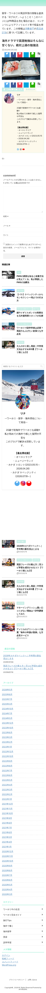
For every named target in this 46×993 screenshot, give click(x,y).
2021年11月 (7, 808)
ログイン (6, 955)
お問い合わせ (32, 980)
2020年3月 (7, 894)
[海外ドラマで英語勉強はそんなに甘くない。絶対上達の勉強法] (26, 54)
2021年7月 (7, 827)
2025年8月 (7, 694)
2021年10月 (7, 813)
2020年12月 (7, 851)
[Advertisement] (23, 514)
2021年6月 (7, 832)
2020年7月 (7, 875)
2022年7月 (7, 770)
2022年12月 (7, 751)
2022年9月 (7, 761)
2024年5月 (7, 718)
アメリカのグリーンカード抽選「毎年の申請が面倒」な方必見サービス (30, 632)
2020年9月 (7, 865)
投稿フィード (8, 958)
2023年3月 (7, 737)
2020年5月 (7, 884)
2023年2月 (7, 742)
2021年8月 (7, 823)
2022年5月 (7, 780)
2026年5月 (7, 689)
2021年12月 (7, 804)
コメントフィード (10, 961)
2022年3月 (7, 789)
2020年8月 (7, 870)
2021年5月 (7, 837)
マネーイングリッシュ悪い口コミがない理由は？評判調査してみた (30, 610)
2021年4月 (7, 842)
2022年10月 (7, 756)
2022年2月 (7, 794)
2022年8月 (7, 765)
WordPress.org (9, 965)
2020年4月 (7, 889)
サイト (6, 235)
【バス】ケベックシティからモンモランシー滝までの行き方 (30, 297)
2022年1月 (7, 799)
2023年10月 (7, 727)
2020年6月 (7, 880)
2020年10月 (7, 861)
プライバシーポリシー (16, 980)
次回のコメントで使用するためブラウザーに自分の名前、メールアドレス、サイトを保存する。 (22, 247)
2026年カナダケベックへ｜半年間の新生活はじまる (22, 657)
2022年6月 (7, 775)
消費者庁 (29, 28)
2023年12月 (7, 723)
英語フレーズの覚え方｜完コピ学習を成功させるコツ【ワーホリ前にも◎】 (30, 567)
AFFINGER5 (23, 989)
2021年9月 (7, 818)
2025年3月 (7, 704)
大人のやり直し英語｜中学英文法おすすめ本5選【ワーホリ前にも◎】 (30, 349)
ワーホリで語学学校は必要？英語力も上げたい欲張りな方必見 (30, 330)
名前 (5, 216)
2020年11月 (7, 856)
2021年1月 (7, 846)
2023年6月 (7, 732)
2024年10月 (7, 708)
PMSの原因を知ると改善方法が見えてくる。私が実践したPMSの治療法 (30, 279)
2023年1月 (7, 746)
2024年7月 (7, 713)
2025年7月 (7, 699)
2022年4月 (7, 785)
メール (6, 226)
